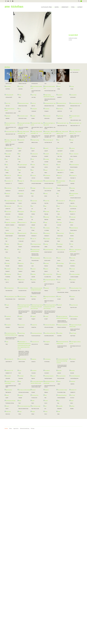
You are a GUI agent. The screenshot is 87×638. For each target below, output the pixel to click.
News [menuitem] (10, 428)
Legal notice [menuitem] (15, 428)
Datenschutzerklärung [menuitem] (24, 428)
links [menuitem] (72, 7)
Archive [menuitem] (6, 428)
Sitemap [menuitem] (32, 428)
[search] (79, 1)
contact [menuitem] (79, 7)
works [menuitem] (57, 7)
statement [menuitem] (65, 7)
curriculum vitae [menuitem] (46, 7)
